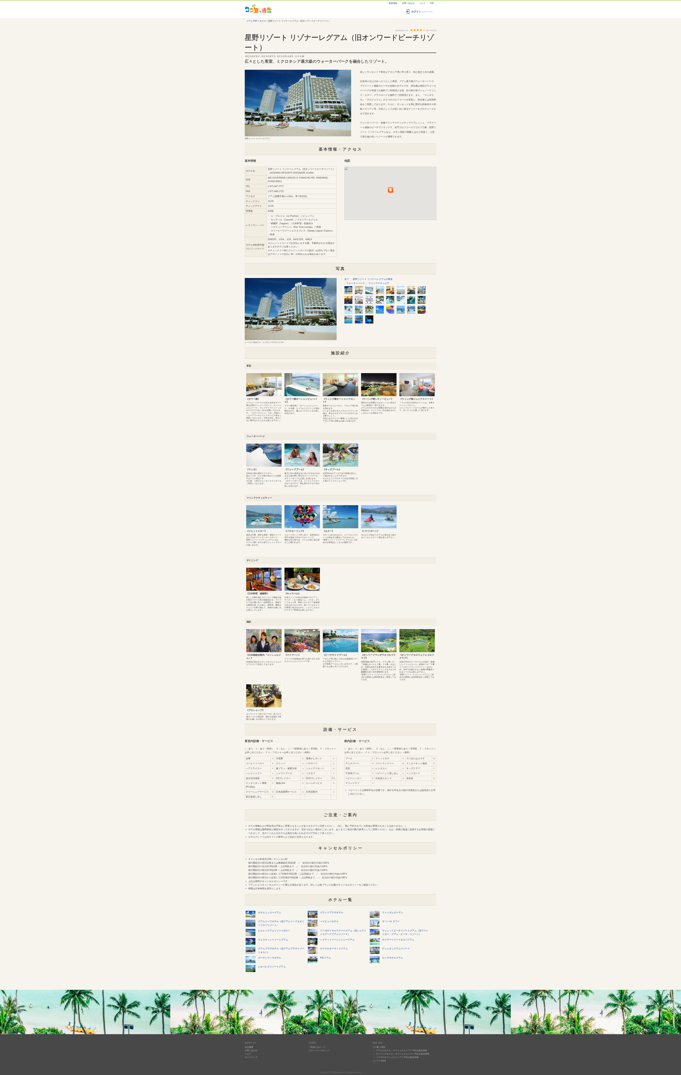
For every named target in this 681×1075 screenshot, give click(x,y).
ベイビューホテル (329, 921)
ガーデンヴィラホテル (269, 957)
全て (346, 279)
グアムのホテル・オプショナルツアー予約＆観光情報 (401, 1050)
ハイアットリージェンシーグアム (337, 939)
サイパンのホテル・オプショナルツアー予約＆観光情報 (402, 1054)
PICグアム (325, 957)
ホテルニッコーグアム (269, 912)
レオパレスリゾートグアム (272, 966)
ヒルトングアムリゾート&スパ (274, 930)
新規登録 (393, 3)
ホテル (262, 21)
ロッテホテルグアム (392, 957)
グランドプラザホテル (331, 912)
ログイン (422, 11)
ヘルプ (422, 3)
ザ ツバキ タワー (391, 921)
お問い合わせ (408, 3)
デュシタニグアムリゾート (396, 948)
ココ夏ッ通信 (378, 1047)
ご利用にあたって (317, 1047)
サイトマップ (251, 1057)
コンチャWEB (379, 1061)
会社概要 (249, 1047)
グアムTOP (252, 21)
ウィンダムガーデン (392, 912)
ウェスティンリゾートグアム (273, 939)
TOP (432, 3)
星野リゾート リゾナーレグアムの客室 (373, 279)
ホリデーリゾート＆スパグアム (398, 939)
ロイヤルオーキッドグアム (334, 948)
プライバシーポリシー (319, 1050)
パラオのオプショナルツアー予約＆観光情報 (397, 1057)
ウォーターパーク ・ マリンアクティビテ (367, 283)
